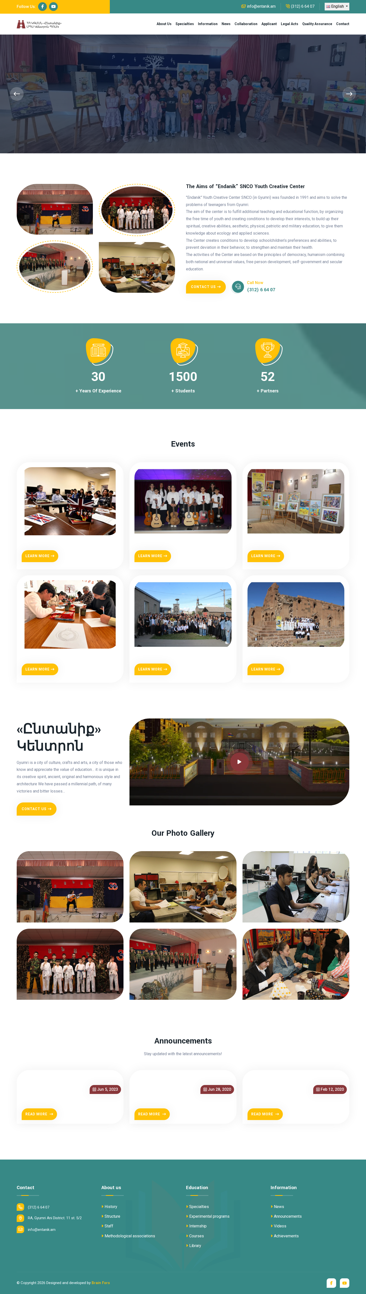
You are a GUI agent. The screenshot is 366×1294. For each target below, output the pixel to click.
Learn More (37, 556)
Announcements (288, 1216)
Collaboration (246, 24)
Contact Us (203, 287)
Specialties (185, 24)
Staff (109, 1226)
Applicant (269, 24)
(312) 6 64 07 (302, 6)
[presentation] (17, 94)
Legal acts (289, 24)
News (226, 24)
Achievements (286, 1236)
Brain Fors (101, 1283)
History (111, 1206)
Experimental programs (209, 1216)
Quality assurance (317, 24)
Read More (36, 1114)
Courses (196, 1236)
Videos (280, 1226)
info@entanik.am (261, 6)
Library (195, 1245)
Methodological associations (130, 1236)
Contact (342, 24)
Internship (198, 1226)
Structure (112, 1216)
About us (164, 24)
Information (208, 24)
